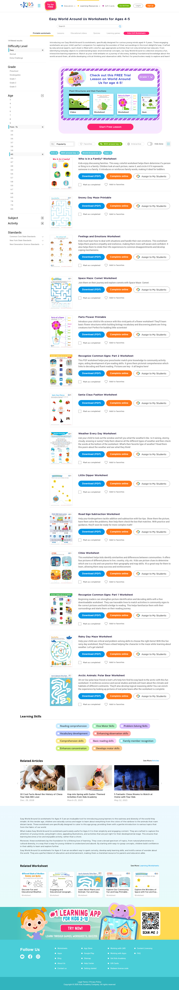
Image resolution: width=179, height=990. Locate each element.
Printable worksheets (42, 33)
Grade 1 (13, 79)
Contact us (62, 968)
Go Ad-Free (124, 6)
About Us (61, 963)
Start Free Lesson (110, 126)
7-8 (12, 201)
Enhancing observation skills (112, 733)
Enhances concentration (73, 748)
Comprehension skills (72, 740)
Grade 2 (13, 82)
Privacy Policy (95, 982)
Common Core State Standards (23, 236)
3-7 (12, 142)
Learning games (113, 33)
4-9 (12, 170)
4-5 (12, 154)
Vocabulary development (74, 733)
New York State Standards (20, 240)
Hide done (159, 144)
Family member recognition (138, 740)
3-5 (12, 134)
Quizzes (96, 33)
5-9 (12, 185)
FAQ (139, 953)
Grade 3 (13, 86)
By (52, 144)
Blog (59, 958)
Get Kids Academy (118, 958)
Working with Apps (118, 953)
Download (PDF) (91, 176)
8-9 (12, 209)
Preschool (14, 71)
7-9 (12, 205)
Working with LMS (118, 948)
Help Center (89, 963)
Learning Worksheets (149, 865)
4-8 (12, 166)
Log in (138, 6)
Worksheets (62, 948)
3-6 (12, 138)
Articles (155, 760)
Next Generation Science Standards (24, 244)
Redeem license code (119, 968)
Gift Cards (109, 6)
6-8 (12, 193)
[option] (68, 783)
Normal (13, 54)
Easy (12, 50)
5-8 (12, 181)
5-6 (12, 174)
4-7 (12, 162)
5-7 (12, 177)
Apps (59, 953)
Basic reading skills (103, 740)
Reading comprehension (73, 726)
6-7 (12, 189)
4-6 (12, 158)
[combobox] (64, 144)
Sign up (150, 6)
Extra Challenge (16, 58)
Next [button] (161, 783)
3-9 (12, 150)
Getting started (90, 968)
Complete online (119, 176)
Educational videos (79, 33)
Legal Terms (83, 982)
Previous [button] (18, 783)
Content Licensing (144, 948)
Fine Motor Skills (105, 726)
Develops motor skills (107, 748)
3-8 (12, 146)
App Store (88, 948)
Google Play (89, 953)
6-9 (12, 197)
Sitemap (87, 958)
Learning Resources (89, 6)
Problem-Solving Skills (135, 726)
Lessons (60, 33)
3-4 (12, 131)
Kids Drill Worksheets (136, 33)
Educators (68, 6)
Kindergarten (15, 75)
